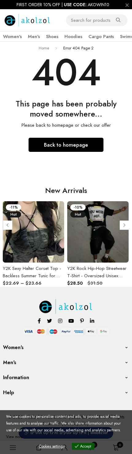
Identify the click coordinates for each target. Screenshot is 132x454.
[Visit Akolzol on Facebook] (39, 320)
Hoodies (73, 36)
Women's (12, 36)
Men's (34, 36)
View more (14, 437)
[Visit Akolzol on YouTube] (71, 320)
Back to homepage (66, 144)
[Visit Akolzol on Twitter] (49, 320)
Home (44, 48)
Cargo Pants (101, 36)
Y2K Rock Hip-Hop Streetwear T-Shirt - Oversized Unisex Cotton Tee (96, 276)
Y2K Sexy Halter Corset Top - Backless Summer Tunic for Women (32, 276)
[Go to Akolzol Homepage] (66, 302)
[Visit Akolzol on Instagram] (60, 320)
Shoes (52, 36)
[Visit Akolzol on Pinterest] (82, 320)
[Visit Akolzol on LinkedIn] (92, 320)
